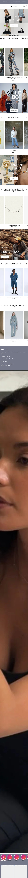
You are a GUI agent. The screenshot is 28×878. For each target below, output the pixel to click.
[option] (14, 22)
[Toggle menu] (1, 6)
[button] (10, 34)
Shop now (14, 31)
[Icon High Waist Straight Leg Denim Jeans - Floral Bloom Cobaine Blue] (14, 62)
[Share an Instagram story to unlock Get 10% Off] (3, 857)
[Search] (4, 6)
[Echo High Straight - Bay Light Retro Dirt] (14, 325)
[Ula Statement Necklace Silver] (14, 210)
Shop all (14, 178)
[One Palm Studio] (14, 6)
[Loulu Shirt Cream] (14, 135)
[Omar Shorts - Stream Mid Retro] (14, 282)
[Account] (23, 6)
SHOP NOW (14, 110)
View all (14, 119)
